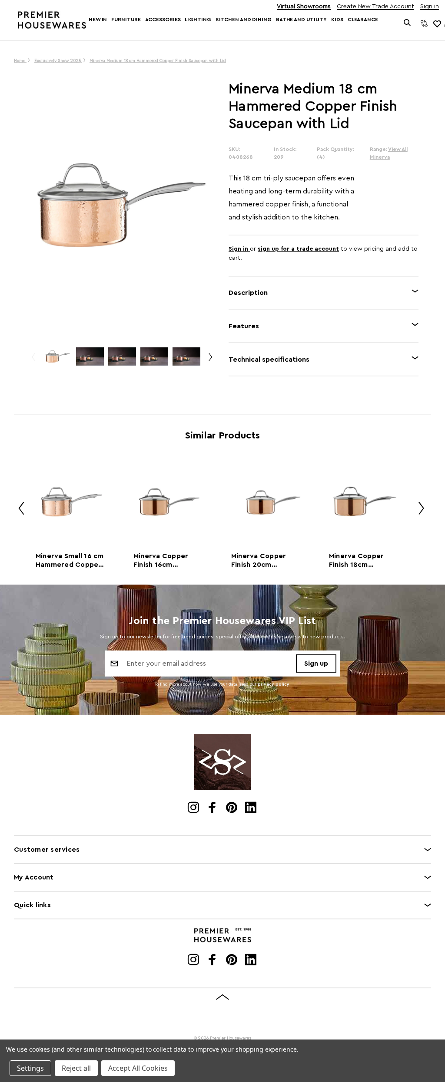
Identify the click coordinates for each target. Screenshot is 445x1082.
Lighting (198, 19)
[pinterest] (232, 808)
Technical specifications (269, 359)
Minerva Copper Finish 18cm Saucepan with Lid (360, 560)
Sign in (429, 7)
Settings (30, 1068)
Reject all (76, 1068)
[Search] (407, 23)
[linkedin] (251, 808)
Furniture (125, 19)
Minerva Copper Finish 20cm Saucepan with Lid (262, 560)
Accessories (163, 19)
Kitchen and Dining (244, 19)
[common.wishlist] (436, 23)
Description (248, 292)
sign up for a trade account (298, 249)
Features (244, 326)
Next (210, 360)
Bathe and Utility (301, 19)
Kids (337, 19)
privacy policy (273, 684)
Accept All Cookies (138, 1068)
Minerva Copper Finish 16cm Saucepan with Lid (164, 560)
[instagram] (194, 808)
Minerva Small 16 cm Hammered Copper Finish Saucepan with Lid (70, 560)
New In (98, 19)
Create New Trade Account (375, 7)
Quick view (71, 501)
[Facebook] (213, 808)
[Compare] (424, 23)
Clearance (363, 19)
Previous (33, 360)
